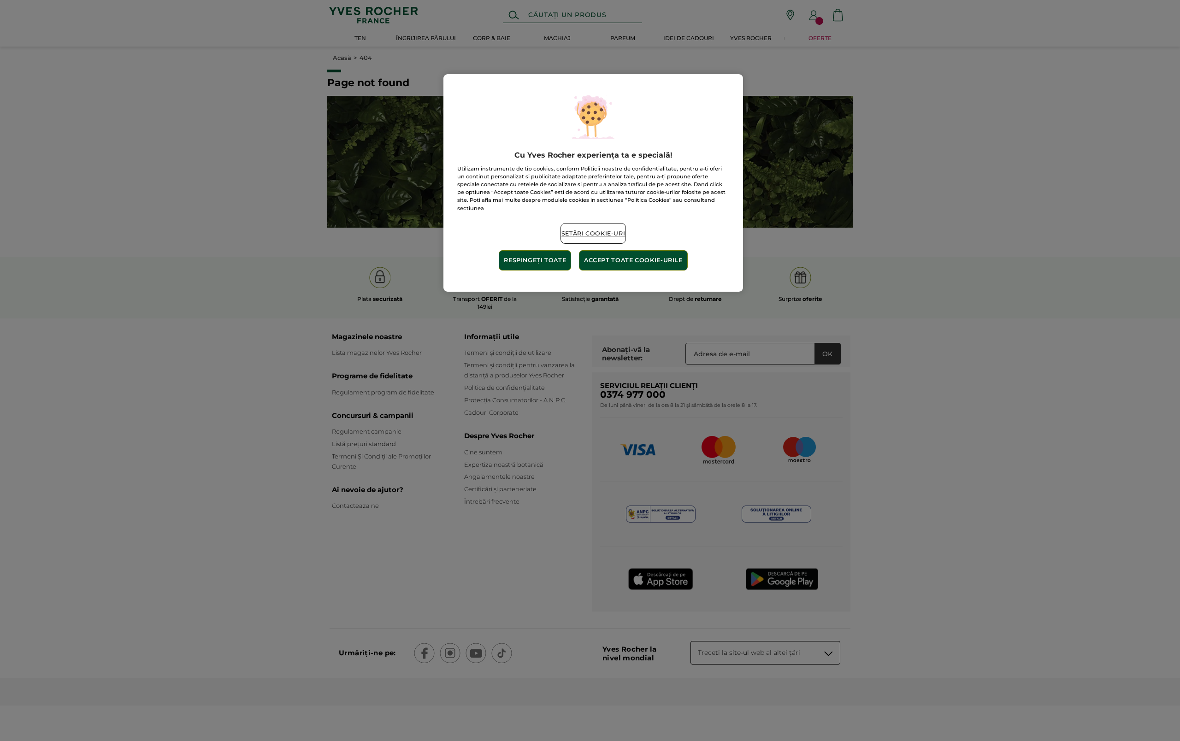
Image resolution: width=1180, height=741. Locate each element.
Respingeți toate (535, 260)
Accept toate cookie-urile (633, 260)
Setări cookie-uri (593, 233)
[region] (593, 183)
